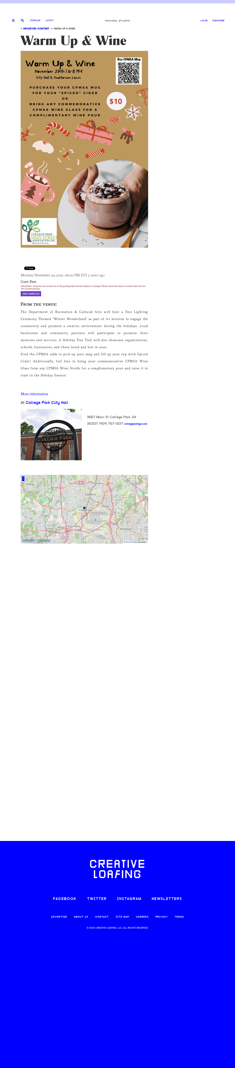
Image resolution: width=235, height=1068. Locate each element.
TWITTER (97, 899)
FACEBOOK (65, 899)
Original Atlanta (117, 20)
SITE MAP (122, 917)
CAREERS (142, 917)
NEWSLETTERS (167, 899)
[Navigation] (12, 20)
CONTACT (102, 917)
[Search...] (22, 20)
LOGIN (203, 21)
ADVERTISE (59, 917)
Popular (35, 20)
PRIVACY (162, 917)
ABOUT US (81, 917)
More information (34, 394)
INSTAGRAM (129, 899)
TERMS (179, 917)
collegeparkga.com (135, 424)
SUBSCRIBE (218, 21)
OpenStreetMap (131, 542)
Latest (50, 20)
